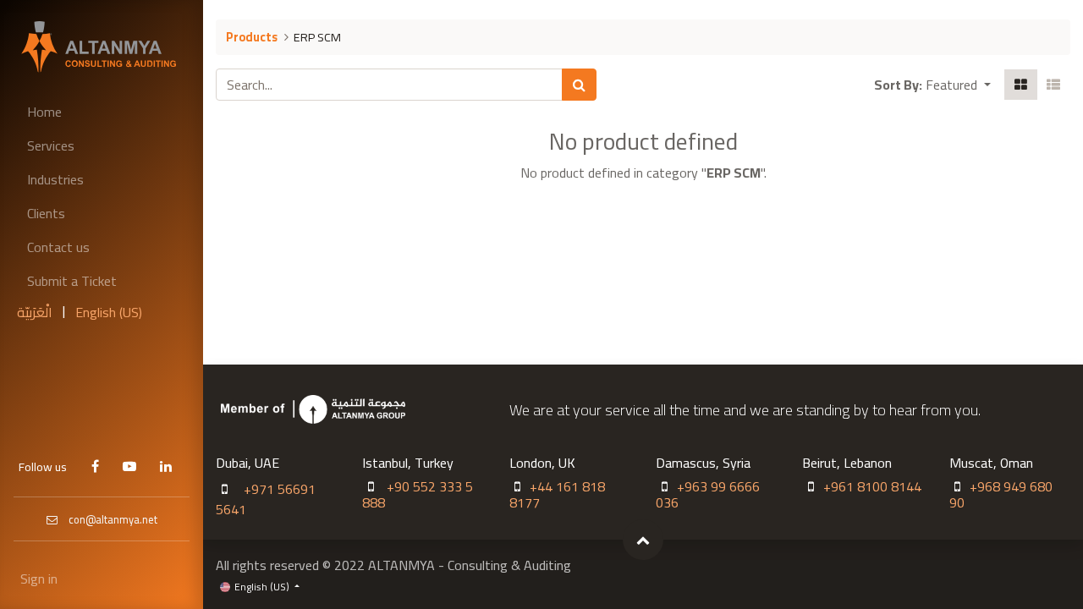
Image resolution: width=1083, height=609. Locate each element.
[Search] (579, 85)
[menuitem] (102, 112)
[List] (1053, 84)
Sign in (39, 578)
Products (252, 36)
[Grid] (1020, 84)
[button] (958, 84)
